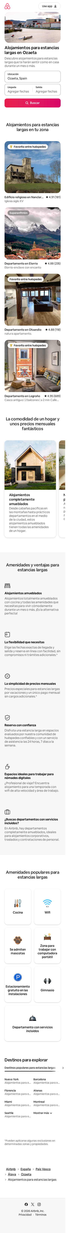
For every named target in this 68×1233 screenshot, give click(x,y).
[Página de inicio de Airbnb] (7, 6)
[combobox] (33, 78)
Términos (40, 1214)
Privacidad (25, 1214)
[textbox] (18, 91)
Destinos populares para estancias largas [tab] (30, 1067)
